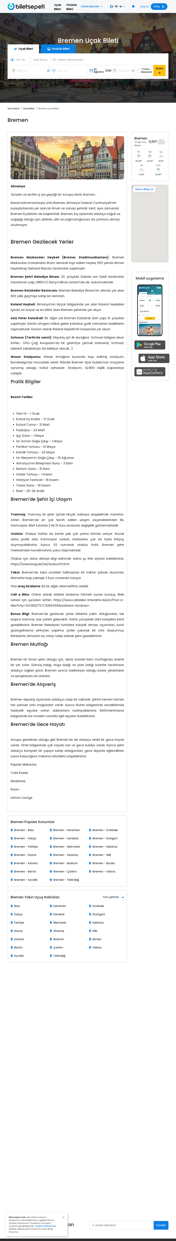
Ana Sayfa (13, 108)
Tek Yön (20, 59)
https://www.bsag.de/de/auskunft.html (40, 564)
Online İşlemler (90, 6)
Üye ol (144, 6)
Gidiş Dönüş (40, 59)
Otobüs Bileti (71, 7)
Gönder (161, 1225)
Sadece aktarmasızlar (70, 59)
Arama (159, 70)
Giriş (157, 6)
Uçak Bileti (57, 7)
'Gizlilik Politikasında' (45, 1226)
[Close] (63, 1217)
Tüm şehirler (111, 897)
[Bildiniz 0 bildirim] (133, 6)
